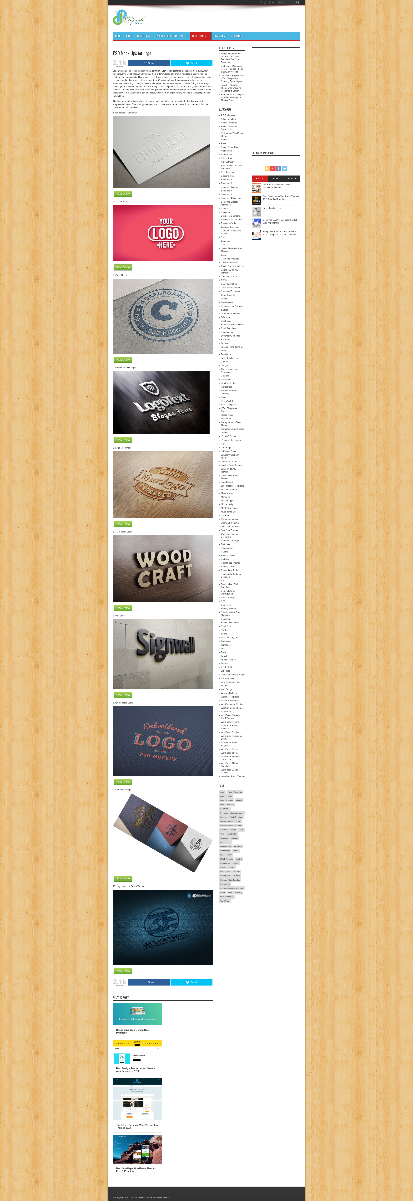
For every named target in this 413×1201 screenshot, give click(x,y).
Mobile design (227, 504)
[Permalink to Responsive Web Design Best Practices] (137, 1024)
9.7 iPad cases (228, 115)
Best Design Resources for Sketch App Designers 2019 (135, 1069)
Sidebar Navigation (230, 622)
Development (227, 302)
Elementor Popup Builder (232, 324)
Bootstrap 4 (226, 191)
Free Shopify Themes (231, 358)
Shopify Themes (228, 608)
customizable (225, 846)
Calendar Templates (230, 227)
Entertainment (227, 332)
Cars (223, 237)
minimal (235, 863)
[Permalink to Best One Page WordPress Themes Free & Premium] (137, 1163)
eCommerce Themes (231, 313)
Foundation (226, 354)
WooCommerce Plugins (232, 704)
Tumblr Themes (228, 660)
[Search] (297, 2)
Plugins (224, 552)
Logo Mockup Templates (232, 486)
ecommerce (225, 851)
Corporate (224, 838)
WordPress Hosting (230, 722)
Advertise (236, 36)
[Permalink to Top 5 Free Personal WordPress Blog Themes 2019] (137, 1119)
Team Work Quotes (230, 637)
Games (224, 362)
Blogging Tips (227, 176)
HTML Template (226, 859)
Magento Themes (229, 489)
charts (233, 830)
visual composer (226, 897)
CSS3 (224, 280)
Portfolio (225, 559)
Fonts (223, 350)
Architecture (226, 151)
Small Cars (226, 626)
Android (224, 139)
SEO (223, 601)
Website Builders (229, 693)
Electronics (226, 321)
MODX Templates (229, 508)
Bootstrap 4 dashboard (231, 198)
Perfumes (225, 544)
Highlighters (226, 387)
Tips (223, 648)
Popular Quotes (228, 555)
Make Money (227, 493)
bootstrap (230, 805)
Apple (223, 143)
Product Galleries (229, 566)
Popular (259, 178)
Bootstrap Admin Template (230, 821)
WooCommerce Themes (232, 708)
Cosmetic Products (230, 259)
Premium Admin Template (230, 880)
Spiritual (225, 630)
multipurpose (225, 872)
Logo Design (227, 482)
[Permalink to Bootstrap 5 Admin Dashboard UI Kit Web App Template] (256, 227)
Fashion (224, 343)
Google (224, 365)
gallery (229, 855)
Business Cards (228, 223)
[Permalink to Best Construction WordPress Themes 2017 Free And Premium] (256, 204)
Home (118, 36)
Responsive (225, 884)
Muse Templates (229, 512)
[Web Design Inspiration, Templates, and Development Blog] (129, 24)
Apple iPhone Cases (230, 147)
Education (225, 317)
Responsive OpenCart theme (231, 888)
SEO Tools (226, 605)
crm (221, 842)
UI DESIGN (226, 667)
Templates (226, 645)
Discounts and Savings (232, 306)
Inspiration (226, 418)
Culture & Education (230, 287)
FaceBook (226, 339)
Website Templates (230, 697)
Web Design (226, 689)
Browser (225, 208)
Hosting (224, 397)
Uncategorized (227, 678)
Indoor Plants (227, 415)
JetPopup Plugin (228, 451)
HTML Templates (229, 404)
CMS (223, 245)
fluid (221, 855)
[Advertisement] (276, 98)
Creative (234, 838)
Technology (226, 641)
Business (225, 212)
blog (222, 805)
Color (223, 255)
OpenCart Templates (230, 526)
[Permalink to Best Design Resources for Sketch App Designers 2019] (137, 1063)
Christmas (226, 241)
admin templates (226, 800)
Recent (275, 178)
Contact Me (220, 36)
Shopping (225, 619)
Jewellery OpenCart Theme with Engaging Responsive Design (231, 88)
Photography (227, 548)
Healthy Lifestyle (229, 383)
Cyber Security (228, 295)
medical (239, 859)
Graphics (225, 376)
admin (222, 792)
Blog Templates (200, 36)
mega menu (225, 863)
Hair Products (227, 379)
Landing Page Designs (231, 465)
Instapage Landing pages (232, 429)
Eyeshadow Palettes (230, 336)
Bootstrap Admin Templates (231, 825)
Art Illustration (227, 158)
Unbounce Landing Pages (233, 674)
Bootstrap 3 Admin (229, 187)
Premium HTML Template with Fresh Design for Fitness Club (233, 97)
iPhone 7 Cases (228, 436)
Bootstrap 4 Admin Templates (231, 817)
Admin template (228, 119)
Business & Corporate (231, 216)
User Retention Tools (231, 682)
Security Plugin (228, 597)
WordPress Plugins (230, 732)
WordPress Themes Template (172, 36)
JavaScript (226, 447)
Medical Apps (227, 500)
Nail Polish (226, 515)
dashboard (238, 846)
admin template (226, 796)
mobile (222, 867)
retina (222, 892)
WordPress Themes (230, 753)
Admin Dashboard (235, 792)
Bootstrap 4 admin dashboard (231, 813)
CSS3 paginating (229, 284)
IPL (222, 444)
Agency (239, 800)
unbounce (225, 671)
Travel (224, 656)
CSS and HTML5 (229, 276)
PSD (223, 580)
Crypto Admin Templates (232, 266)
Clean (241, 830)
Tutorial (224, 663)
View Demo (123, 193)
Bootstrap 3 (226, 179)
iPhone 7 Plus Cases (231, 440)
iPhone (224, 432)
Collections (143, 36)
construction (232, 834)
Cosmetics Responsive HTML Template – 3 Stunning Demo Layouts (232, 78)
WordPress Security (230, 749)
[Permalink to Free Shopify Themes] (256, 216)
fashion (235, 851)
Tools (223, 652)
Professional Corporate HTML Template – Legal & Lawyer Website (232, 69)
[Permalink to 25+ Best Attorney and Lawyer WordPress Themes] (256, 192)
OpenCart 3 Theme (230, 523)
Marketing (225, 497)
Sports (224, 634)
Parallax (236, 872)
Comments (292, 178)
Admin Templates (229, 123)
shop (230, 892)
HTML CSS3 (227, 401)
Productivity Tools (229, 570)
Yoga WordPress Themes (233, 776)
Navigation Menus (229, 519)
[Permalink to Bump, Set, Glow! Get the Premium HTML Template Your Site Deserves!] (256, 239)
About (129, 36)
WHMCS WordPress (230, 700)
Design (224, 299)
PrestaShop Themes (230, 563)
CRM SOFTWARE (229, 262)
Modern (231, 867)
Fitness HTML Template (232, 347)
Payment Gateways (230, 540)
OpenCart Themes (229, 530)
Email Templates (229, 328)
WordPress (226, 711)
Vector (224, 685)
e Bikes (224, 310)
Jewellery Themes (229, 461)
